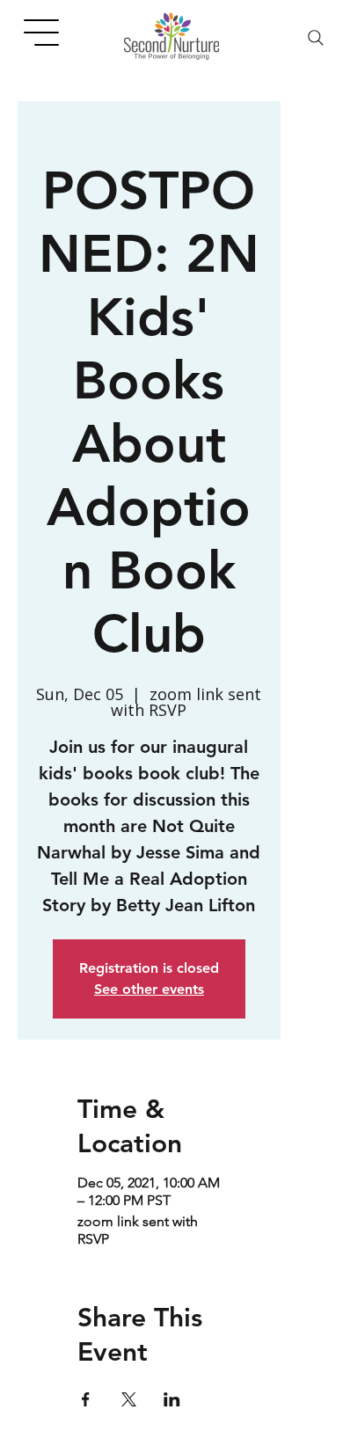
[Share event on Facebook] (85, 1399)
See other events (149, 989)
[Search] (315, 37)
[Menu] (42, 32)
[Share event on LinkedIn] (172, 1399)
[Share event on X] (128, 1399)
